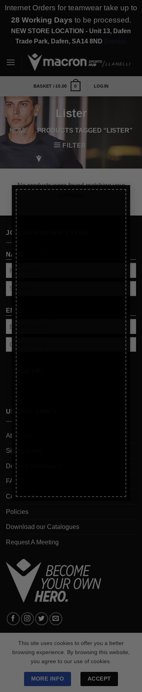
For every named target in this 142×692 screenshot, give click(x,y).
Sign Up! (39, 452)
